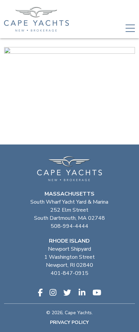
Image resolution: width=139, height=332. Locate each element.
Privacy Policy (69, 322)
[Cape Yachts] (36, 19)
